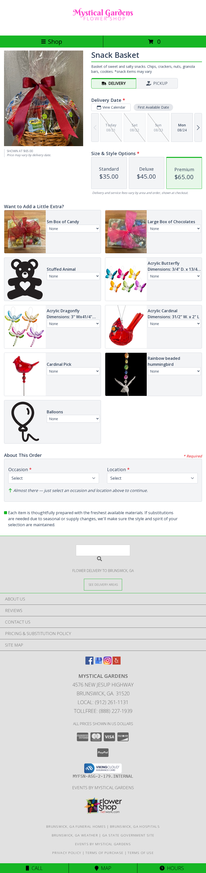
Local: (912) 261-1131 (103, 702)
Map (104, 868)
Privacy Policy (66, 852)
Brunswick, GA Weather (75, 835)
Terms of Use (141, 852)
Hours (174, 868)
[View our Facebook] (89, 663)
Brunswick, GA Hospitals (135, 826)
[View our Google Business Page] (98, 663)
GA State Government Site (128, 835)
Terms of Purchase (104, 852)
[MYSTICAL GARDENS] (103, 28)
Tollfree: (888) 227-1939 (103, 711)
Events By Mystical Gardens (103, 787)
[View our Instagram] (108, 663)
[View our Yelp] (117, 663)
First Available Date (153, 107)
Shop (55, 41)
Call (36, 868)
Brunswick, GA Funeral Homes (76, 826)
